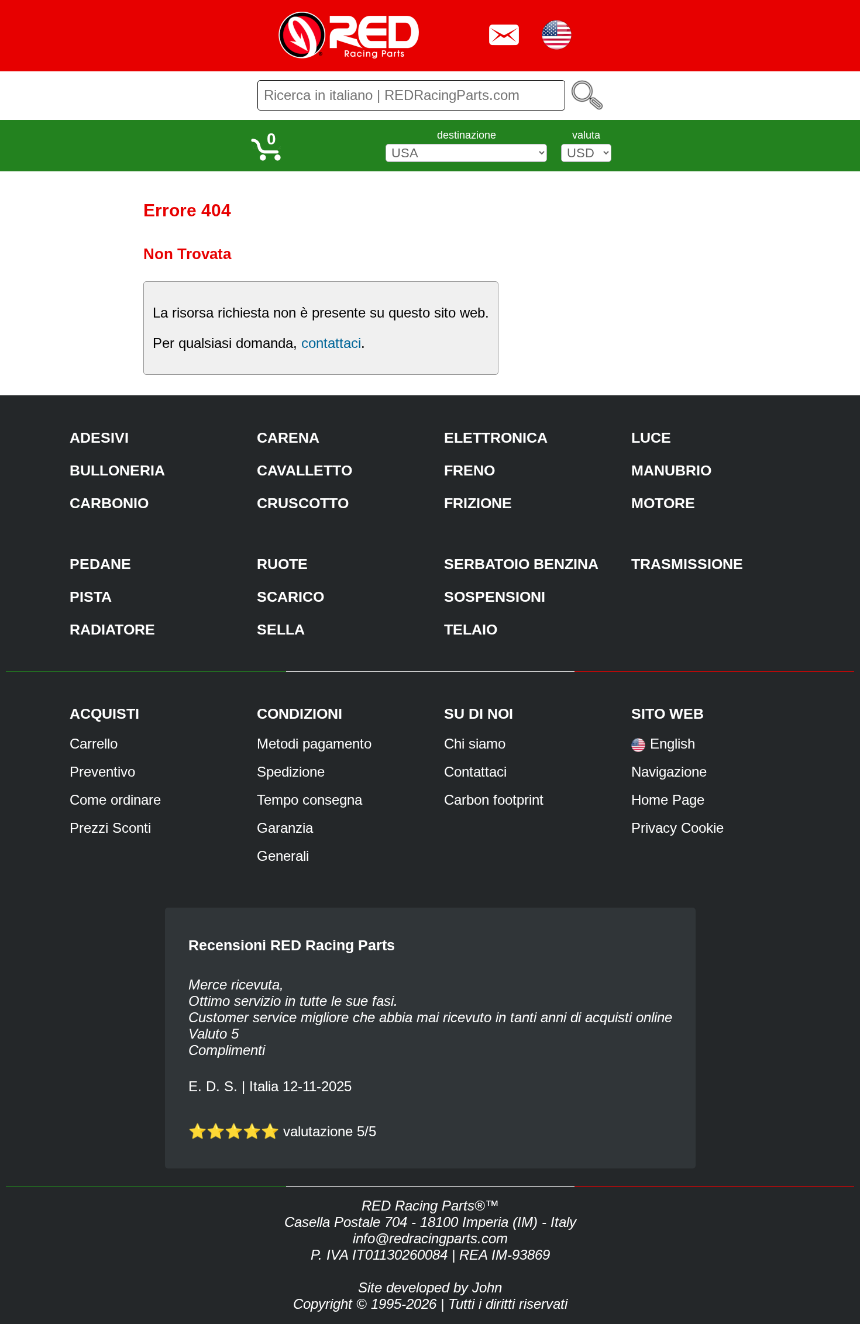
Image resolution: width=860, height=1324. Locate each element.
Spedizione (291, 772)
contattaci (331, 343)
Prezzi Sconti (110, 828)
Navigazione (669, 772)
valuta (586, 135)
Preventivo (102, 772)
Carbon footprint (493, 800)
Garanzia (285, 828)
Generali (283, 856)
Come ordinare (115, 800)
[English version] (638, 749)
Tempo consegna (309, 800)
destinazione (466, 135)
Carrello (94, 743)
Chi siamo (474, 743)
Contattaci (475, 772)
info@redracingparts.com (430, 1238)
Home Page (667, 800)
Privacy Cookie (677, 828)
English (672, 743)
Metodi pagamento (314, 743)
